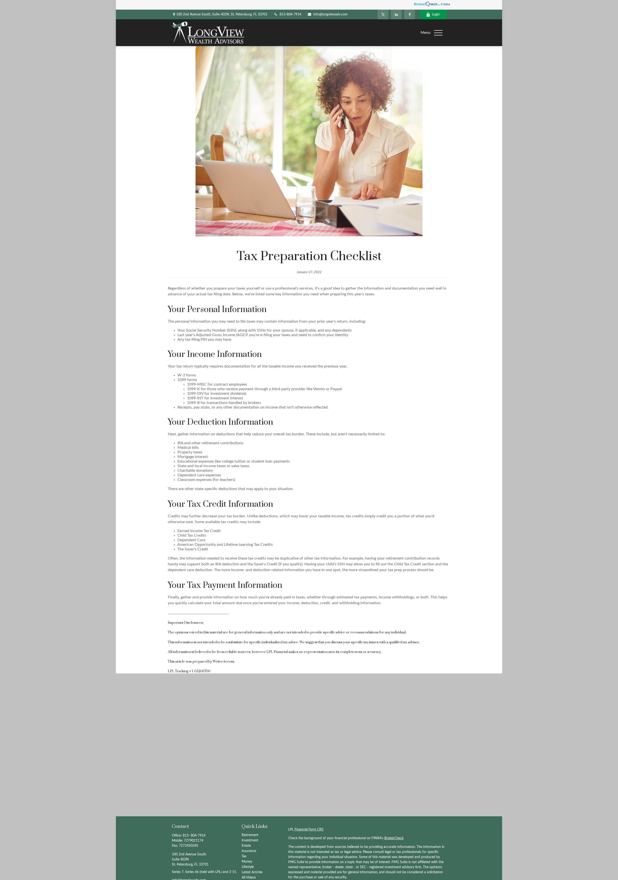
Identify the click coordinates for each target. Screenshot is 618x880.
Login (436, 14)
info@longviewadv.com (330, 14)
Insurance (249, 851)
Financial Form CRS (309, 829)
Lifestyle (248, 867)
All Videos (249, 877)
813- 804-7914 (194, 835)
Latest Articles (252, 872)
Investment (250, 840)
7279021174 (193, 840)
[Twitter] (383, 14)
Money (247, 861)
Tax (244, 856)
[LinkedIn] (396, 14)
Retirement (250, 835)
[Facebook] (409, 14)
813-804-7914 (290, 14)
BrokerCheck (393, 838)
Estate (246, 845)
